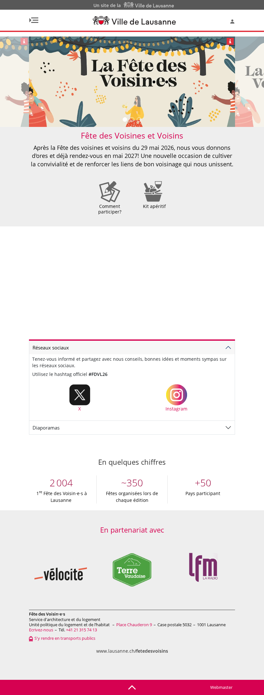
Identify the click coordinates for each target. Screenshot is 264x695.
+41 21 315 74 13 (81, 630)
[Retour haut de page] (132, 687)
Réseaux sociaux (51, 347)
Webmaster (221, 687)
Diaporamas (46, 427)
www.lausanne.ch (132, 651)
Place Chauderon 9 (134, 625)
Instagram (176, 409)
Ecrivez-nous (41, 630)
